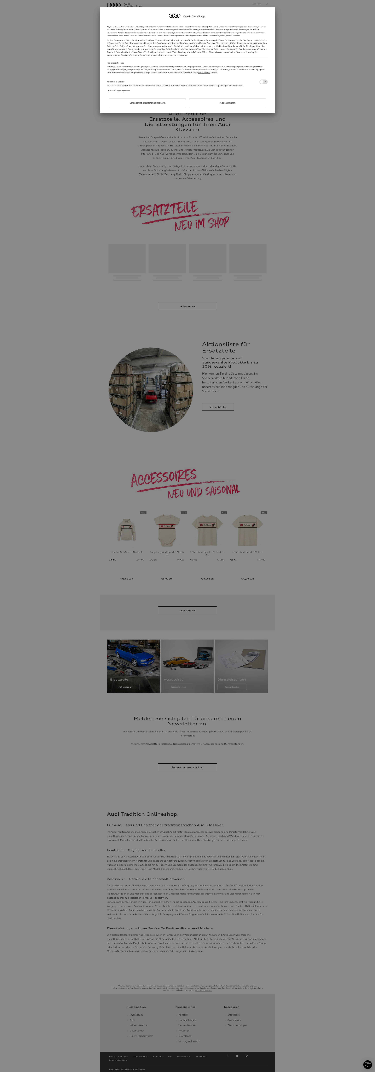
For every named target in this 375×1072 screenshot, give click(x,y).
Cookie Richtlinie (146, 55)
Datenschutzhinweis (166, 55)
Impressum (183, 55)
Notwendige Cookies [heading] (115, 63)
